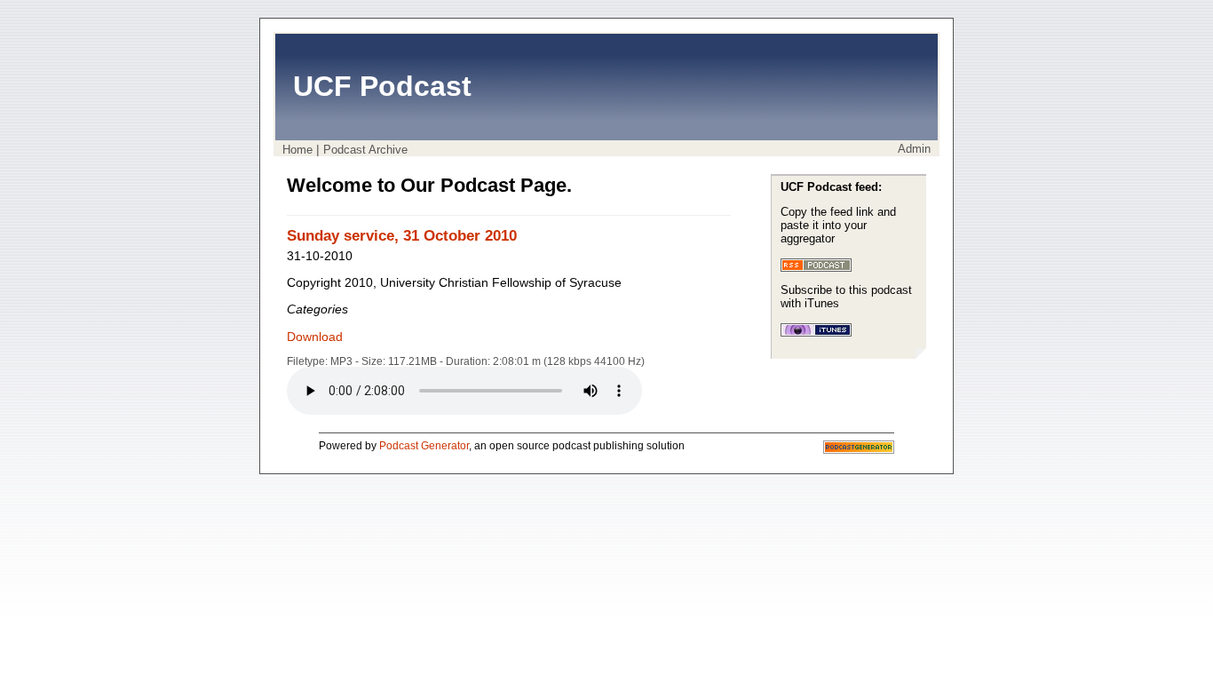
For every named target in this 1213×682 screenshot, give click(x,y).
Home (297, 149)
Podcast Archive (365, 149)
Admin (914, 148)
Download (315, 336)
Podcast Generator (424, 445)
